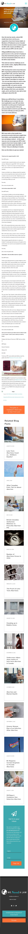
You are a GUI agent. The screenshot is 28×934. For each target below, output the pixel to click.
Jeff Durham (10, 397)
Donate (14, 920)
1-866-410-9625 (12, 899)
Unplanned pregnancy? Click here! (14, 914)
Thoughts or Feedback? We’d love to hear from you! (14, 410)
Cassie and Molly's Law (14, 394)
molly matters (14, 397)
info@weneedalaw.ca (19, 379)
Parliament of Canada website (15, 357)
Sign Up (16, 863)
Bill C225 (8, 394)
